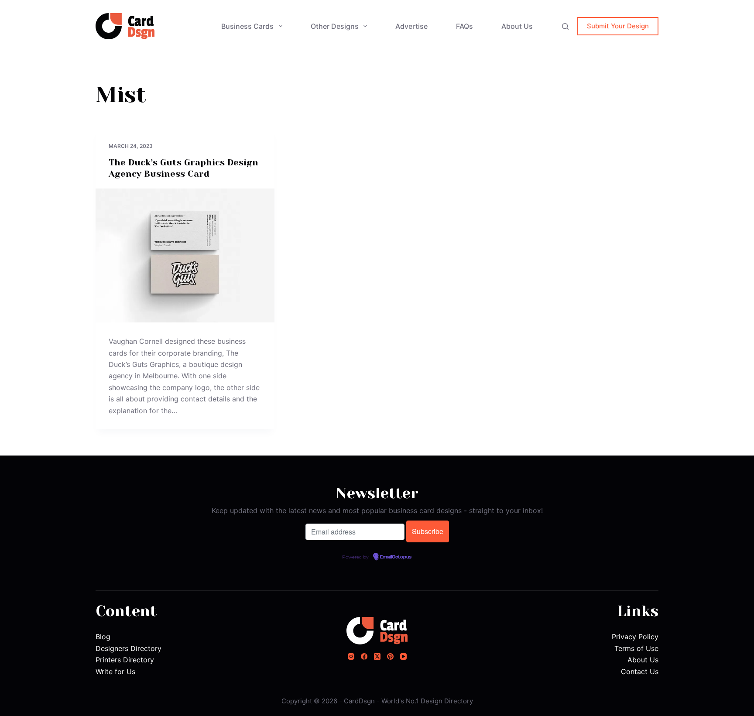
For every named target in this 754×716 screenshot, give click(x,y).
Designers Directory (128, 648)
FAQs (464, 26)
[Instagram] (351, 656)
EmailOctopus (395, 557)
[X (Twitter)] (377, 656)
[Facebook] (364, 656)
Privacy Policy (635, 636)
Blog (103, 636)
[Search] (565, 26)
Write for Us (115, 671)
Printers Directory (125, 659)
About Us (517, 26)
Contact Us (639, 671)
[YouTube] (403, 656)
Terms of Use (636, 648)
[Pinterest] (390, 656)
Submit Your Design (618, 26)
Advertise (411, 26)
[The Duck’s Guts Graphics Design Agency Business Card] (185, 255)
